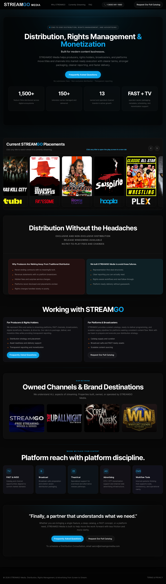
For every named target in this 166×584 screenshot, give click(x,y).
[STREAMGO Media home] (22, 4)
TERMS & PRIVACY (155, 577)
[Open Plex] (128, 181)
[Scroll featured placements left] (150, 148)
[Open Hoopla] (96, 181)
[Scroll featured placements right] (157, 148)
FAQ (90, 5)
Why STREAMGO (58, 5)
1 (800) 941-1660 (114, 5)
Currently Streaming (76, 5)
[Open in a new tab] (26, 418)
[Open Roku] (64, 181)
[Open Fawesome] (32, 181)
